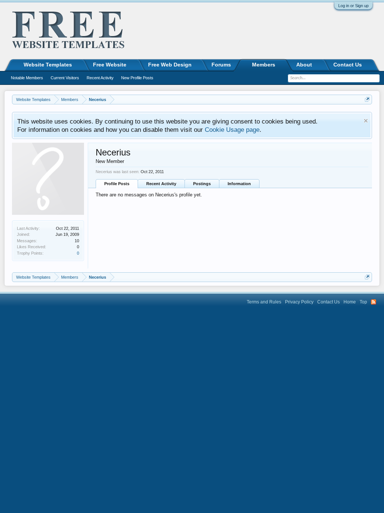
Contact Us (347, 65)
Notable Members (27, 77)
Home (350, 302)
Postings (202, 183)
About (304, 65)
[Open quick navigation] (367, 99)
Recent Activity (161, 183)
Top (363, 302)
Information (239, 183)
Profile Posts (116, 183)
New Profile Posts (137, 77)
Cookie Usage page (232, 129)
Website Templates (48, 65)
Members (263, 65)
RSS (373, 302)
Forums (221, 65)
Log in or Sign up (353, 5)
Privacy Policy (299, 302)
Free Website (109, 65)
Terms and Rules (264, 302)
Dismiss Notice (366, 121)
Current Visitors (65, 77)
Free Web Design (170, 65)
